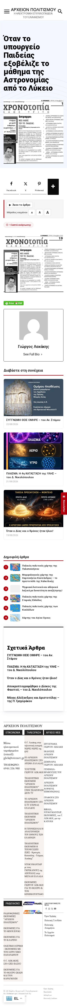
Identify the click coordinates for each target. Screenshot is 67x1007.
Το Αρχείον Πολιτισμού (49, 934)
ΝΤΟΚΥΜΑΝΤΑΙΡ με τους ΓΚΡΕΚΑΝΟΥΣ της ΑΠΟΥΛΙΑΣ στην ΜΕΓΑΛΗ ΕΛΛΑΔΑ (33, 870)
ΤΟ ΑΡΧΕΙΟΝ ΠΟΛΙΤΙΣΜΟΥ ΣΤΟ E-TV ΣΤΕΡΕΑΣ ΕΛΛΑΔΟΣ (33, 803)
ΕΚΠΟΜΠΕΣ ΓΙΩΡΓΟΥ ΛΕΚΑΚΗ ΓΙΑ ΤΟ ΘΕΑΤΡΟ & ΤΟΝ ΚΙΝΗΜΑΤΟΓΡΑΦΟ (33, 888)
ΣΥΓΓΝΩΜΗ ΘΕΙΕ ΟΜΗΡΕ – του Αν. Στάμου (30, 657)
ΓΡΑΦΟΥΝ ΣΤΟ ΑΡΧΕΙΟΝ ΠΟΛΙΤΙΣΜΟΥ (51, 800)
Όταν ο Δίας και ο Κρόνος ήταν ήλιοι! (32, 678)
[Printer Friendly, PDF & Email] (14, 305)
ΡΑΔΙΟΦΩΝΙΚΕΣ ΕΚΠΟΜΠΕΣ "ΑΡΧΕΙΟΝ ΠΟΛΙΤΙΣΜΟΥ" (12, 918)
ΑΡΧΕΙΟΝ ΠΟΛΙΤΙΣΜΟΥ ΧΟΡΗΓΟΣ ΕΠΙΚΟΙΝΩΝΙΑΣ (52, 787)
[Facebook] (46, 908)
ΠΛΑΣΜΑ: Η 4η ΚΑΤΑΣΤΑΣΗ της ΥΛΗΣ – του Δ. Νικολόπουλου (33, 668)
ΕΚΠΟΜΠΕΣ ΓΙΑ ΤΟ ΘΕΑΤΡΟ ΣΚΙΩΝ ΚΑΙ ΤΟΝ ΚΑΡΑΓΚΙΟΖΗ (13, 974)
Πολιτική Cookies (52, 920)
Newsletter (64, 503)
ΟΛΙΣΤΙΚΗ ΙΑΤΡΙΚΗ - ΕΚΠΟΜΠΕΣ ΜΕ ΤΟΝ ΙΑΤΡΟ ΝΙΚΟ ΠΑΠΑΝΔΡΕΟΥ (13, 950)
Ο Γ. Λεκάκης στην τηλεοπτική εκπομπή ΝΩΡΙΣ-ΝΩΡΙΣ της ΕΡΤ (33, 747)
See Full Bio (31, 354)
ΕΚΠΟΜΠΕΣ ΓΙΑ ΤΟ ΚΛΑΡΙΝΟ (12, 938)
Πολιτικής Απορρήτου (49, 926)
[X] (52, 908)
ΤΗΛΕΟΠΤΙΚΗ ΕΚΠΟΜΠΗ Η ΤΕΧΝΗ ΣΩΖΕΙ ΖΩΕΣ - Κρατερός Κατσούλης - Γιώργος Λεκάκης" (33, 851)
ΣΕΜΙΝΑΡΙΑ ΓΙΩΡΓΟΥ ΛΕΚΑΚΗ (53, 763)
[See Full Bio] (41, 354)
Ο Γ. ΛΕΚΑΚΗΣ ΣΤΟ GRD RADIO (12, 962)
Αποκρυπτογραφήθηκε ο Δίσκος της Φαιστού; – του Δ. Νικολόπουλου (31, 688)
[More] (53, 187)
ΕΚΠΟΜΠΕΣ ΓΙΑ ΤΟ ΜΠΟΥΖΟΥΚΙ (12, 930)
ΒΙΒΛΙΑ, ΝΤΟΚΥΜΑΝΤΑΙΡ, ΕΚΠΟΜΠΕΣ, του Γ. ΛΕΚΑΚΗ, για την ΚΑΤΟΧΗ (53, 815)
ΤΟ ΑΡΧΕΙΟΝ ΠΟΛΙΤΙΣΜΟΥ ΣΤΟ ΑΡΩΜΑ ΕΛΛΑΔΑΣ (33, 760)
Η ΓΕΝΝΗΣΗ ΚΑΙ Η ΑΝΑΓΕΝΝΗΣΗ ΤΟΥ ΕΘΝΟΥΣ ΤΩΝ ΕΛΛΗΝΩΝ (33, 833)
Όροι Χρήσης (50, 915)
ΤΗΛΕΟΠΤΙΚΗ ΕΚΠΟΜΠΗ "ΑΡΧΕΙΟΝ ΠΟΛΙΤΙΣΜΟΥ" (31, 818)
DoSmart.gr (12, 993)
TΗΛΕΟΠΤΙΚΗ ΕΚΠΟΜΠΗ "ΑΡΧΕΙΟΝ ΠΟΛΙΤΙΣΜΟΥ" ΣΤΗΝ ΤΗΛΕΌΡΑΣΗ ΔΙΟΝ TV (34, 785)
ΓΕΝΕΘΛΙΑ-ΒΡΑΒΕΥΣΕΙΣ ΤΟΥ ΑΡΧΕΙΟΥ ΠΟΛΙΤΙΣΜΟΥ (53, 774)
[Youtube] (55, 908)
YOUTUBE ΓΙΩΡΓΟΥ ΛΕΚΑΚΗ (33, 771)
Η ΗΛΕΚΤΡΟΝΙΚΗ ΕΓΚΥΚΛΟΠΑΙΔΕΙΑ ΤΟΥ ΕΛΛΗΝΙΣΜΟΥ (33, 15)
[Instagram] (49, 908)
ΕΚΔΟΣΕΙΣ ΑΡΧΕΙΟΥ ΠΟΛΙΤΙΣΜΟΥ (51, 754)
